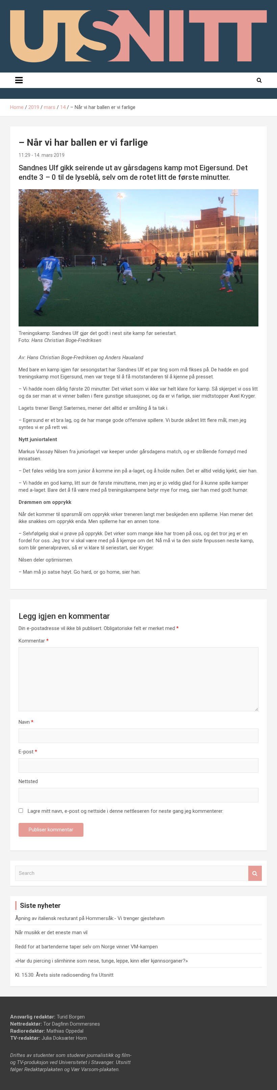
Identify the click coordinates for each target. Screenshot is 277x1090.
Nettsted (28, 781)
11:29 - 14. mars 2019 (42, 155)
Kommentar (34, 641)
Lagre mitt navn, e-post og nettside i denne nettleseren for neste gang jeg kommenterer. (125, 811)
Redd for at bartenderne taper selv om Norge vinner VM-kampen (86, 947)
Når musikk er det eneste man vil (51, 932)
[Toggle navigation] (19, 80)
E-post (28, 752)
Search (255, 873)
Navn (26, 722)
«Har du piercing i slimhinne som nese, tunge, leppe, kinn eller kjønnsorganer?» (101, 961)
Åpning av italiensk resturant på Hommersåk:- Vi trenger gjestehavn (90, 918)
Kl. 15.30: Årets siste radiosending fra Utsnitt (64, 975)
